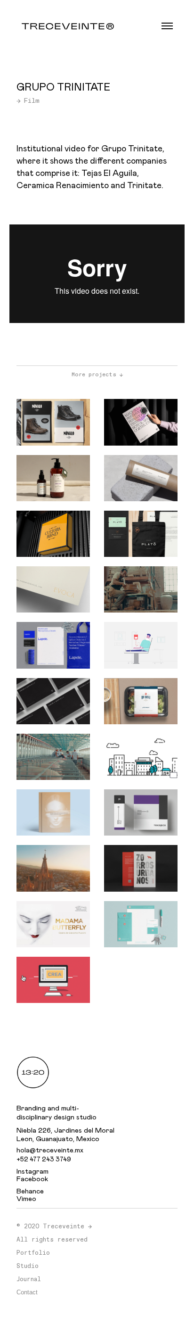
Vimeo (26, 1198)
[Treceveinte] (67, 26)
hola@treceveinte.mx (49, 1150)
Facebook (32, 1179)
